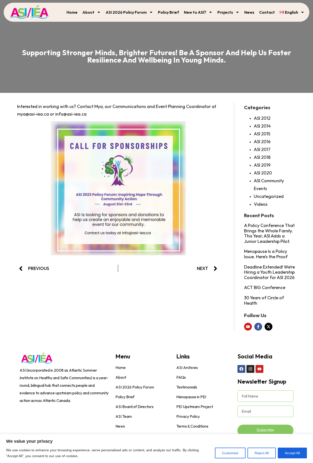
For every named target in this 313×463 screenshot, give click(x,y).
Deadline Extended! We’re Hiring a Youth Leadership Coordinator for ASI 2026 (269, 272)
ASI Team (123, 416)
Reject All (262, 453)
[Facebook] (241, 369)
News (249, 12)
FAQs (181, 377)
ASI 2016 (262, 141)
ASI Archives (187, 367)
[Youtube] (248, 327)
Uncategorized (269, 196)
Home (72, 12)
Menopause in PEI (191, 396)
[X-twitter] (268, 327)
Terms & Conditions (192, 426)
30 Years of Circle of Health (264, 300)
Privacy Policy (188, 416)
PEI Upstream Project (194, 406)
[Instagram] (250, 369)
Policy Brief (168, 12)
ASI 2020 (263, 173)
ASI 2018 (262, 157)
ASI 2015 (262, 134)
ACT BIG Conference (264, 287)
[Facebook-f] (258, 327)
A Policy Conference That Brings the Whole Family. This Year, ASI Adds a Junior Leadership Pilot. (269, 233)
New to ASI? (195, 12)
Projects (225, 12)
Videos (261, 204)
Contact (267, 12)
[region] (156, 448)
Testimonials (186, 387)
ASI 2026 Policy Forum (126, 12)
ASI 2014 (262, 126)
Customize (230, 453)
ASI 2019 (262, 165)
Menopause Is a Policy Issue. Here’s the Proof (266, 253)
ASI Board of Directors (134, 406)
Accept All (292, 453)
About (88, 12)
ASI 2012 (262, 118)
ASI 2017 (262, 149)
